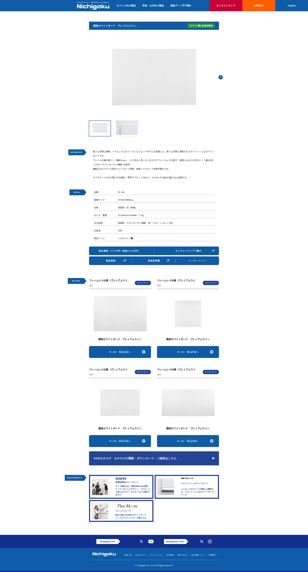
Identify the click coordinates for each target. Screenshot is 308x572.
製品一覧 (128, 555)
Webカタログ (140, 555)
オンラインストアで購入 (188, 251)
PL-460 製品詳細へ (120, 352)
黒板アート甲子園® (181, 5)
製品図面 (111, 260)
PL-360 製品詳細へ (188, 441)
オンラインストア (156, 555)
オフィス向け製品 (126, 5)
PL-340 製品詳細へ (120, 441)
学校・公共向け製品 (153, 5)
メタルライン (124, 238)
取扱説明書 (154, 260)
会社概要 (170, 555)
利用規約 (212, 555)
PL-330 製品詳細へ (188, 352)
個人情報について (198, 555)
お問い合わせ (182, 555)
